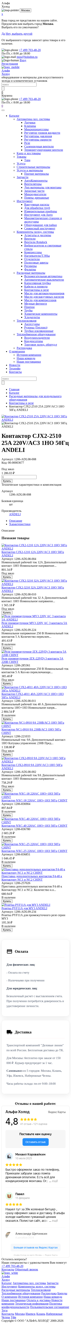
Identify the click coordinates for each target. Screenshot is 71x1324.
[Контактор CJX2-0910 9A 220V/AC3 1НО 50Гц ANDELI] (35, 761)
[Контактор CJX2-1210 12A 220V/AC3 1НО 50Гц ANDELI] (35, 548)
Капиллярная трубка (37, 283)
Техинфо (14, 368)
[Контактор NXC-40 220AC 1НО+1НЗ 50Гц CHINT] (35, 822)
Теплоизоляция (26, 320)
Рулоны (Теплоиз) (35, 327)
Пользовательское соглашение (49, 1307)
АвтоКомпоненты (36, 180)
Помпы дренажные (36, 197)
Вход (23, 60)
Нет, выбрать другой (19, 33)
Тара (27, 160)
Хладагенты (32, 317)
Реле (27, 143)
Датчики (29, 122)
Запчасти (22, 177)
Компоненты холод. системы (35, 231)
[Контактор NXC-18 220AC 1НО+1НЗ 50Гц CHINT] (35, 797)
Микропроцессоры (36, 129)
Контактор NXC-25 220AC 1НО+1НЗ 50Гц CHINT (34, 851)
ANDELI (15, 514)
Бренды (62, 1293)
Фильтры (30, 269)
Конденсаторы (33, 341)
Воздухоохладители (37, 337)
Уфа (13, 1317)
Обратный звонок (26, 1269)
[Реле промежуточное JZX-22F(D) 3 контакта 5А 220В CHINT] (35, 655)
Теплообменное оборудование (36, 334)
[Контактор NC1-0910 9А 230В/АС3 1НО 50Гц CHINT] (35, 726)
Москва (25, 10)
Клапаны (30, 126)
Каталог (14, 115)
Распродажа (24, 348)
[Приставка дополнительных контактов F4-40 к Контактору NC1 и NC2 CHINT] (35, 872)
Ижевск (31, 1313)
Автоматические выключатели (44, 279)
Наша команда (26, 358)
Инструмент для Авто (38, 214)
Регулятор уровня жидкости (42, 132)
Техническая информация (31, 1303)
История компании (29, 354)
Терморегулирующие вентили (43, 149)
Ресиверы (30, 266)
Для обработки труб (37, 208)
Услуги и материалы (30, 170)
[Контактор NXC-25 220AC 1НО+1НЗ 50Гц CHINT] (35, 847)
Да (3, 33)
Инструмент (25, 201)
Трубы (28, 310)
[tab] (15, 520)
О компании (17, 351)
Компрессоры (33, 252)
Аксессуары (32, 324)
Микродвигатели (35, 194)
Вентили (30, 238)
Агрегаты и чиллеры (37, 235)
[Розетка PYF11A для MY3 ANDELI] (26, 904)
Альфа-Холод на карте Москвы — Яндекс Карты (36, 1255)
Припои (29, 307)
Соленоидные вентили (39, 146)
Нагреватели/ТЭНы (37, 255)
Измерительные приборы (40, 211)
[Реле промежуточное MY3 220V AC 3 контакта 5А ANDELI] (35, 619)
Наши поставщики (29, 361)
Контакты (15, 372)
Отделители (32, 259)
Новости (14, 365)
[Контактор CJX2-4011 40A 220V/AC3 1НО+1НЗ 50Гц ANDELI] (35, 690)
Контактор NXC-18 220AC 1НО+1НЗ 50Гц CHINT (34, 800)
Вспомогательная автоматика (43, 276)
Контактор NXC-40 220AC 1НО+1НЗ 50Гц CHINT (34, 825)
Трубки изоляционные (38, 331)
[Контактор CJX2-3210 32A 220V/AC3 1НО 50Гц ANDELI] (35, 584)
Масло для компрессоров (40, 300)
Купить (7, 481)
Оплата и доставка (39, 1300)
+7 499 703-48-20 (30, 50)
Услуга (21, 163)
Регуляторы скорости (37, 139)
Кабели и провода (36, 286)
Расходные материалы (31, 272)
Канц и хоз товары (29, 153)
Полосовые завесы (36, 262)
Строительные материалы (33, 167)
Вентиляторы (33, 184)
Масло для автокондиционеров (44, 293)
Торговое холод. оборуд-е (40, 344)
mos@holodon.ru (27, 56)
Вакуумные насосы (36, 204)
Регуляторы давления (38, 136)
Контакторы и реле (36, 290)
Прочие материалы (36, 173)
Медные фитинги (35, 303)
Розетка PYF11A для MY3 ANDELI (24, 908)
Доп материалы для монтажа (42, 187)
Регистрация (10, 63)
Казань (40, 1313)
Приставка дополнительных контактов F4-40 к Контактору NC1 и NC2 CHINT (32, 878)
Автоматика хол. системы (33, 119)
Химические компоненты (40, 313)
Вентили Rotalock (35, 242)
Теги (5, 1310)
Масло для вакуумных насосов (44, 296)
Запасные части (34, 190)
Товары (21, 156)
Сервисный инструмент (39, 228)
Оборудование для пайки (40, 225)
